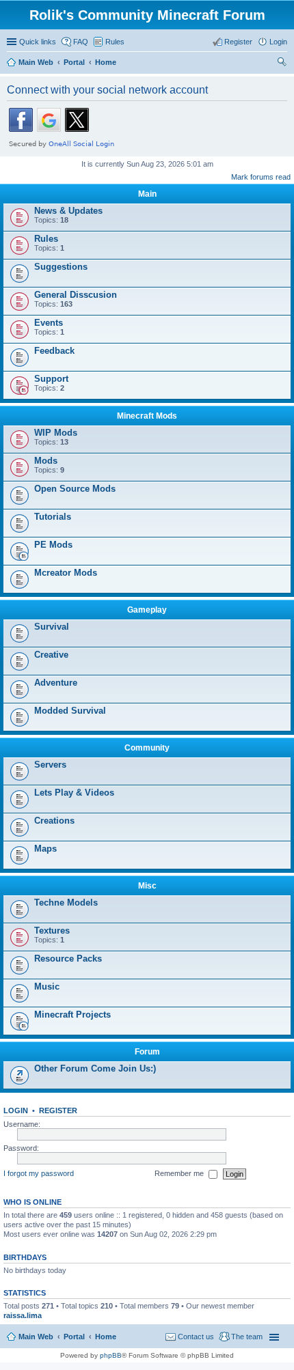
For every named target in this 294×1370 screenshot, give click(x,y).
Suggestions (61, 267)
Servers (50, 764)
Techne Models (66, 902)
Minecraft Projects (72, 1014)
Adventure (55, 682)
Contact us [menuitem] (196, 1336)
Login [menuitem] (278, 42)
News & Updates (68, 211)
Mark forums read (261, 177)
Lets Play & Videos (74, 792)
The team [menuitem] (247, 1336)
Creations (54, 820)
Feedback (54, 351)
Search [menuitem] (281, 63)
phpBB (111, 1355)
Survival (51, 626)
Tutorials (52, 517)
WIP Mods (55, 433)
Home (105, 1336)
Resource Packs (68, 958)
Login (15, 1110)
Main (147, 194)
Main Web (35, 1336)
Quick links (37, 42)
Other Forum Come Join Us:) (95, 1068)
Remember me (180, 1173)
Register (58, 1110)
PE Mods (53, 545)
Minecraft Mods (147, 416)
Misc (147, 886)
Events (48, 323)
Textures (52, 930)
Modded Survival (70, 710)
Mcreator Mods (65, 573)
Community (147, 748)
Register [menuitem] (238, 42)
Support (51, 379)
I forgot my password (38, 1173)
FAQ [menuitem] (80, 42)
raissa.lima (22, 1315)
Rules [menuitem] (114, 42)
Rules (46, 239)
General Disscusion (75, 295)
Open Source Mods (75, 489)
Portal (74, 62)
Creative (51, 654)
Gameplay (147, 610)
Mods (45, 461)
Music (46, 986)
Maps (45, 848)
